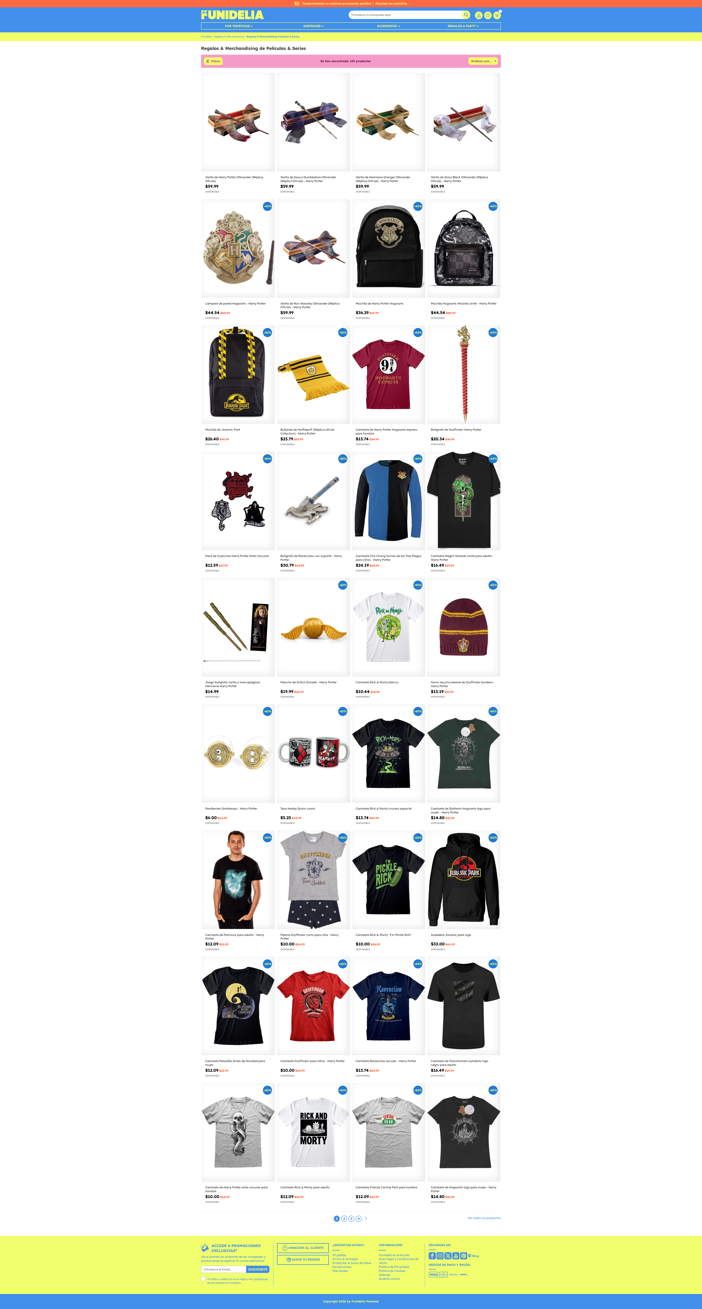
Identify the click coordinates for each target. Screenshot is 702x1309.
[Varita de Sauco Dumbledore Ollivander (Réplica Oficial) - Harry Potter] (313, 122)
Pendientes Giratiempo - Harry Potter (231, 808)
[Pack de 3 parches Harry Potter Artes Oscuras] (238, 501)
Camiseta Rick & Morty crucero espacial (384, 808)
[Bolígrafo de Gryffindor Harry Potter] (463, 374)
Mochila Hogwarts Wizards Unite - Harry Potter (464, 303)
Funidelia (206, 36)
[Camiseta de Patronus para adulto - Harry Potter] (238, 879)
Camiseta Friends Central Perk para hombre (386, 1187)
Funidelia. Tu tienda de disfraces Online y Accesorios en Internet (232, 14)
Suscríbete (257, 1269)
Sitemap (384, 1275)
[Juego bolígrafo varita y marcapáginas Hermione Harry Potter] (238, 627)
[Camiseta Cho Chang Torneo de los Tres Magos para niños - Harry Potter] (388, 501)
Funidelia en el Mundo (394, 1255)
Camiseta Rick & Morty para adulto (305, 1187)
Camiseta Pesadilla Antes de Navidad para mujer (235, 1063)
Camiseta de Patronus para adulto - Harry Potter (234, 936)
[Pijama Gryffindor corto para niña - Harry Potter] (313, 879)
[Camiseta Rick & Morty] (388, 879)
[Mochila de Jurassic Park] (238, 374)
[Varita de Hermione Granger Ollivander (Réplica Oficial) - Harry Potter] (388, 122)
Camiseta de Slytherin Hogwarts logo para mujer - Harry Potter (460, 810)
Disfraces (312, 25)
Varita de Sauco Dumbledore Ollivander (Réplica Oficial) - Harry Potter (308, 179)
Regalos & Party (462, 25)
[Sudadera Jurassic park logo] (463, 879)
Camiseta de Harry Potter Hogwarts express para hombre (386, 431)
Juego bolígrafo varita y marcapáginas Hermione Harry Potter (232, 684)
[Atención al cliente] (488, 15)
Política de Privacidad (394, 1267)
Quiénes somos (389, 1278)
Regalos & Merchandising (229, 36)
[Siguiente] (366, 1218)
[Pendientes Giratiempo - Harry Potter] (238, 753)
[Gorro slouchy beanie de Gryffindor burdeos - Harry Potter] (463, 627)
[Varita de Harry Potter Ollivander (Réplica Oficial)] (238, 122)
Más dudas (340, 1271)
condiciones (261, 1279)
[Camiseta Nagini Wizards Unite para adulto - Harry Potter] (463, 501)
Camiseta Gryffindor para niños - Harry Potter (312, 1061)
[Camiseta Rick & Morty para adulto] (313, 1132)
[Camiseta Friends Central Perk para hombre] (388, 1132)
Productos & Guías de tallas (352, 1263)
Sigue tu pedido (305, 1259)
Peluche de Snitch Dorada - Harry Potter (308, 682)
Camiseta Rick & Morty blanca (377, 682)
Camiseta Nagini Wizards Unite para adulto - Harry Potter (462, 558)
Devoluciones (342, 1267)
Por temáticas (237, 25)
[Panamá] (432, 1256)
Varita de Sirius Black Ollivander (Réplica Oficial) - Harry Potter (459, 179)
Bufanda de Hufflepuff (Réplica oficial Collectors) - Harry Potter (307, 431)
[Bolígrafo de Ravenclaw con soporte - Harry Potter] (313, 501)
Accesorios (387, 25)
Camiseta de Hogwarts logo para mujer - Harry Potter (463, 1189)
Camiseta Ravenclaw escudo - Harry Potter (386, 1061)
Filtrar (215, 61)
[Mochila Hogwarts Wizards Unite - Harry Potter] (463, 248)
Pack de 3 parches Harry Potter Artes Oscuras (237, 556)
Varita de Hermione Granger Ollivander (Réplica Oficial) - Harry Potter (383, 179)
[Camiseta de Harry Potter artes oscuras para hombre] (238, 1132)
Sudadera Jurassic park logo (451, 935)
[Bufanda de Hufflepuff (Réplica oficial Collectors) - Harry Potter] (313, 374)
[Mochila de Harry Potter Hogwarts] (388, 248)
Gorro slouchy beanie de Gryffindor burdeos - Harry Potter (463, 684)
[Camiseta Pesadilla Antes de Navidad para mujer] (238, 1006)
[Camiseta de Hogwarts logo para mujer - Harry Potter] (463, 1132)
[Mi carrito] (497, 15)
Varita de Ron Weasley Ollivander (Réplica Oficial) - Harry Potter (309, 305)
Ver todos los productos (484, 1218)
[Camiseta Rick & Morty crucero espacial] (388, 753)
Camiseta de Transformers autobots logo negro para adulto (459, 1063)
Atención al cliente (305, 1248)
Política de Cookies (392, 1271)
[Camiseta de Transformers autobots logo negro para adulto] (463, 1006)
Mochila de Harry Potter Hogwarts (379, 303)
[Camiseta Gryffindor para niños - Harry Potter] (313, 1006)
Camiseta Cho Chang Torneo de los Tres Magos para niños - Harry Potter (388, 558)
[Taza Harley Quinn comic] (313, 753)
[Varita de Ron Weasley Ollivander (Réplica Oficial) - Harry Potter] (313, 248)
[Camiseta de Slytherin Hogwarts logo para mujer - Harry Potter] (463, 753)
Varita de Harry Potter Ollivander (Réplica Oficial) (234, 179)
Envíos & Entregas (345, 1259)
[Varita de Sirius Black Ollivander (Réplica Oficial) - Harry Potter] (463, 122)
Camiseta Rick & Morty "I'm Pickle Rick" (384, 935)
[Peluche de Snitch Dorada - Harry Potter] (313, 627)
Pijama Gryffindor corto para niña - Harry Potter (309, 936)
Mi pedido (339, 1255)
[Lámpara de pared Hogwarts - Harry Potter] (238, 248)
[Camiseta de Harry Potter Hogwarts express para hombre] (388, 374)
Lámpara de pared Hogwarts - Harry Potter (235, 303)
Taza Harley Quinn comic (297, 808)
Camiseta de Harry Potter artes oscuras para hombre (236, 1189)
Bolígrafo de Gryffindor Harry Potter (456, 429)
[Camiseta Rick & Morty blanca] (388, 627)
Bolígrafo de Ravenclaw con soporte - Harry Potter (311, 558)
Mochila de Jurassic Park (222, 429)
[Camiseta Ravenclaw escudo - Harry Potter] (388, 1006)
